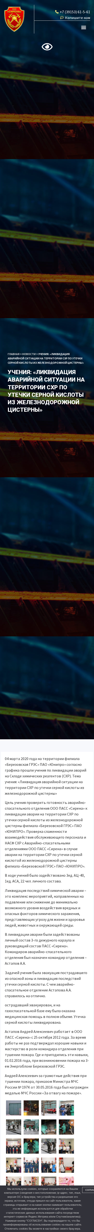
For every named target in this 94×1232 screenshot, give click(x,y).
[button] (84, 27)
